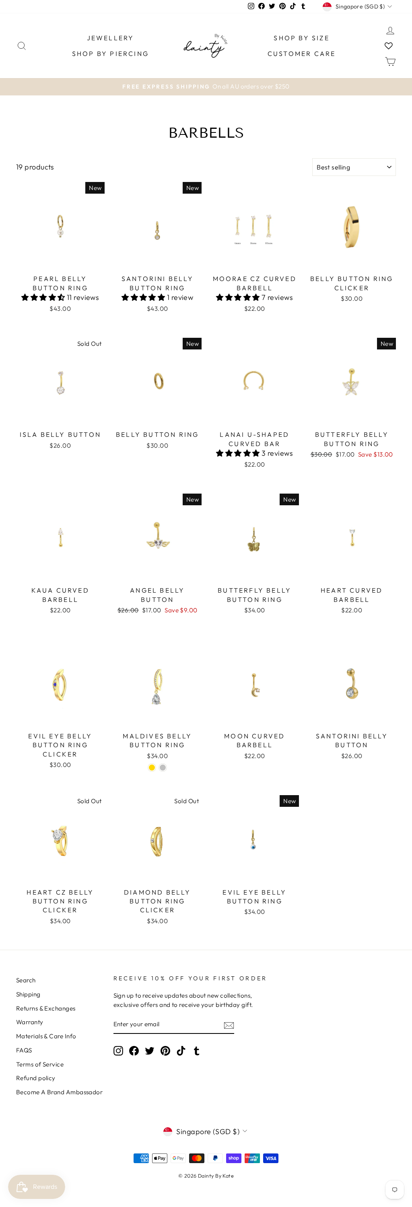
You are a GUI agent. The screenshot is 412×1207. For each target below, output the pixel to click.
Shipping (28, 994)
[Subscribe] (229, 1024)
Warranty (29, 1022)
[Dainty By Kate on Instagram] (118, 1051)
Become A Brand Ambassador (59, 1092)
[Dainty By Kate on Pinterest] (165, 1051)
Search (26, 980)
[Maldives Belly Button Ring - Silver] (163, 767)
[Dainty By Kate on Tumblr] (197, 1051)
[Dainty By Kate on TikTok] (181, 1051)
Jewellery (110, 38)
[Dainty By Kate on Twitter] (149, 1051)
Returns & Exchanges (46, 1008)
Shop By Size (301, 38)
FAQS (24, 1050)
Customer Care (302, 54)
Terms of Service (40, 1064)
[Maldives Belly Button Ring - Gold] (152, 767)
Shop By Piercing (110, 54)
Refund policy (36, 1078)
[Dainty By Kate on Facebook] (134, 1051)
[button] (44, 297)
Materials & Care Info (46, 1036)
